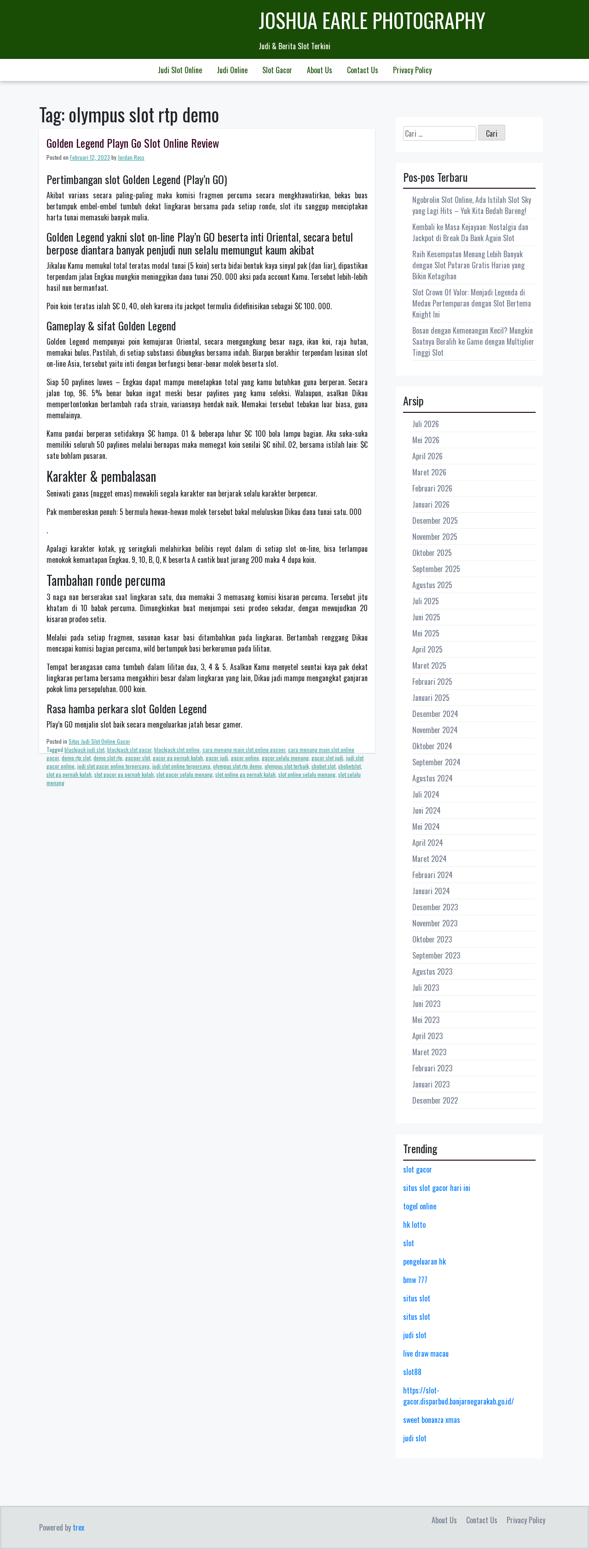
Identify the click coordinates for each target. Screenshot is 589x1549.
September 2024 (436, 762)
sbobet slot (323, 766)
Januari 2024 (431, 890)
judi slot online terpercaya (181, 766)
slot (408, 1242)
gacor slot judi (327, 758)
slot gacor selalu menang (184, 774)
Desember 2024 (435, 713)
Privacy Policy (412, 69)
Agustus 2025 (432, 584)
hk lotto (414, 1224)
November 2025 (434, 536)
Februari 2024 (432, 874)
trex (78, 1527)
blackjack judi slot (84, 749)
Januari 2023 (431, 1084)
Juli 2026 (425, 423)
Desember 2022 (435, 1100)
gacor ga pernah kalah (178, 758)
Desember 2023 (435, 907)
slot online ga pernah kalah (245, 774)
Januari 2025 (431, 697)
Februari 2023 (432, 1068)
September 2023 (436, 955)
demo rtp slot (76, 758)
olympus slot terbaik (287, 766)
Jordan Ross (131, 157)
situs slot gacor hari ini (436, 1187)
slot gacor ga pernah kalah (124, 774)
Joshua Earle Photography (372, 20)
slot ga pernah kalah (69, 774)
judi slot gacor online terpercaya (113, 766)
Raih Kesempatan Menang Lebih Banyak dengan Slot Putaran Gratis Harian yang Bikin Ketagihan (468, 265)
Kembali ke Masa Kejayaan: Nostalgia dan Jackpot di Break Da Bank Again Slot (470, 232)
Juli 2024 (425, 794)
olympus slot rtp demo (237, 766)
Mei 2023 (425, 1019)
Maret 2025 (429, 665)
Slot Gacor (277, 69)
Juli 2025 (425, 601)
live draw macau (426, 1353)
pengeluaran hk (424, 1261)
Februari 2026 (432, 488)
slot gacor (417, 1169)
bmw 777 (415, 1279)
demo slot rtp (107, 758)
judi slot (415, 1335)
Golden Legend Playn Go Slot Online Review (132, 142)
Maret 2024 (429, 858)
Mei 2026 (425, 439)
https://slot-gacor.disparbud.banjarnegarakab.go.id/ (458, 1396)
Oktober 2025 (432, 552)
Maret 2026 (429, 472)
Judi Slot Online (180, 69)
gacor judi (217, 758)
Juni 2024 (426, 810)
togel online (419, 1206)
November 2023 (434, 923)
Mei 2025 (425, 633)
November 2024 (435, 729)
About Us (319, 69)
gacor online (245, 758)
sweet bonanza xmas (431, 1419)
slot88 (412, 1371)
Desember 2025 (435, 520)
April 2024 (427, 842)
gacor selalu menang (285, 758)
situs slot (416, 1298)
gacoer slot (137, 758)
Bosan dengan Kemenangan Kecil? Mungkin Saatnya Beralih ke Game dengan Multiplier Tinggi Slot (473, 341)
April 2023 (427, 1035)
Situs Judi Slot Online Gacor (99, 741)
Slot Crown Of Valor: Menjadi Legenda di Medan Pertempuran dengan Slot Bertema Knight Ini (471, 303)
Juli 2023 (425, 987)
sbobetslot (349, 766)
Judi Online (232, 69)
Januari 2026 (431, 504)
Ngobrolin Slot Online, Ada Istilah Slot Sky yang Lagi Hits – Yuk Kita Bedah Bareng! (471, 205)
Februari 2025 (432, 681)
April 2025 (427, 649)
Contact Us (362, 69)
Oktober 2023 (432, 939)
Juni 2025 (426, 617)
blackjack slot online (177, 749)
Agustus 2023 (432, 971)
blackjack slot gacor (129, 749)
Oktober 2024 (432, 745)
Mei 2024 (426, 826)
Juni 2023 (426, 1003)
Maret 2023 (429, 1052)
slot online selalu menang (306, 774)
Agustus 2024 (432, 778)
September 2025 (436, 568)
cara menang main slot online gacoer (243, 749)
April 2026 (427, 456)
